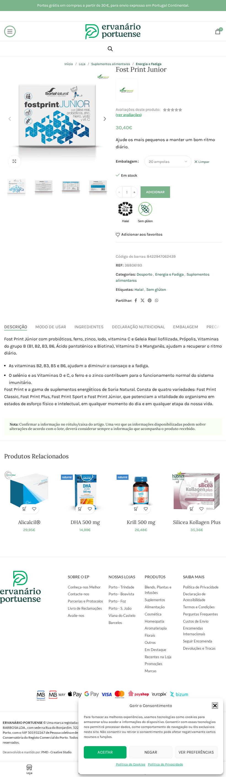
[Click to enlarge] (14, 161)
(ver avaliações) (129, 114)
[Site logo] (113, 31)
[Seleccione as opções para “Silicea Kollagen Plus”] (192, 509)
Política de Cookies (130, 764)
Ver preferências (196, 752)
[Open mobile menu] (9, 31)
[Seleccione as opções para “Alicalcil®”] (24, 509)
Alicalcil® (29, 522)
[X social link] (142, 301)
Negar (150, 752)
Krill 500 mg (141, 522)
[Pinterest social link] (149, 301)
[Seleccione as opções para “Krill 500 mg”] (136, 509)
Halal (139, 289)
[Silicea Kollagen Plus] (196, 491)
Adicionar (155, 192)
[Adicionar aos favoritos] (34, 509)
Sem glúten (156, 289)
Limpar (203, 162)
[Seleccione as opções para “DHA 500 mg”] (80, 509)
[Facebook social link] (135, 301)
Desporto (144, 274)
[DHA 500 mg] (85, 491)
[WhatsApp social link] (156, 301)
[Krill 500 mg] (141, 491)
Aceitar (105, 752)
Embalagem (126, 161)
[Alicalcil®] (29, 491)
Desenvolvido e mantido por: (37, 752)
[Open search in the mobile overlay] (110, 48)
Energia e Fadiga (169, 274)
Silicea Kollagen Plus (196, 522)
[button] (215, 705)
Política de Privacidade (165, 764)
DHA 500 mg (85, 522)
